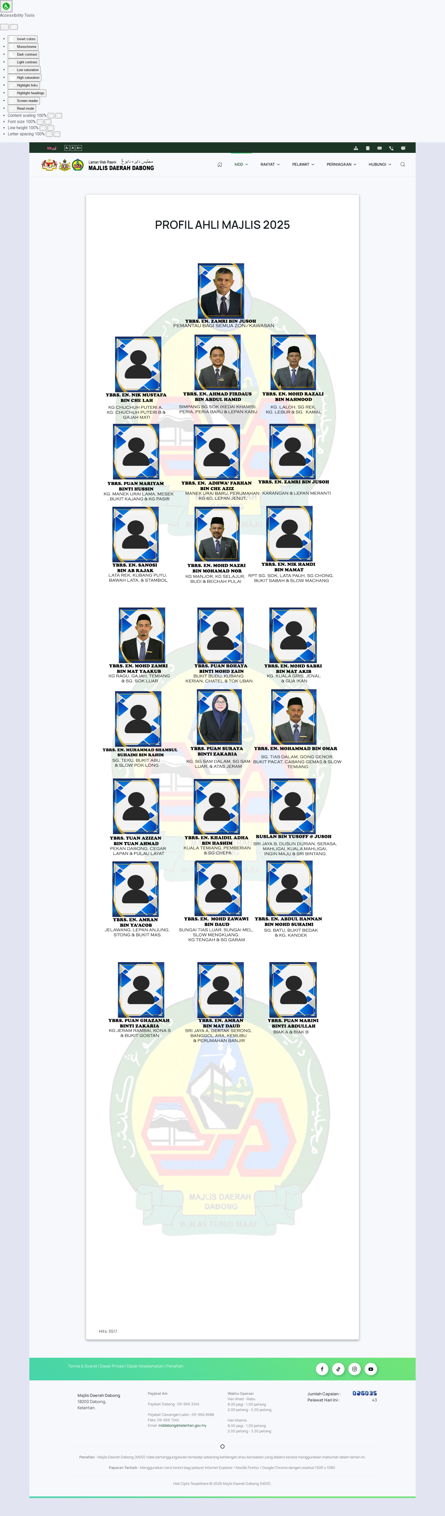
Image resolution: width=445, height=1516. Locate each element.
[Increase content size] (58, 115)
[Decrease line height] (43, 128)
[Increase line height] (50, 128)
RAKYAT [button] (268, 164)
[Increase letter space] (57, 134)
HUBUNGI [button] (377, 164)
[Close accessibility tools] (14, 27)
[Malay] (54, 147)
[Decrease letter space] (49, 134)
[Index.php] (219, 164)
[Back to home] (100, 164)
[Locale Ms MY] (322, 1369)
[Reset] (4, 27)
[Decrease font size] (40, 122)
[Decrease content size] (51, 115)
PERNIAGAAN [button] (339, 164)
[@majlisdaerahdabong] (338, 1369)
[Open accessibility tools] (6, 6)
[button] (402, 164)
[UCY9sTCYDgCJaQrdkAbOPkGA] (371, 1369)
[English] (49, 147)
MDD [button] (239, 164)
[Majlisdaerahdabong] (354, 1369)
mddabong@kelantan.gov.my (182, 1425)
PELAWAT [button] (300, 164)
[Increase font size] (48, 122)
